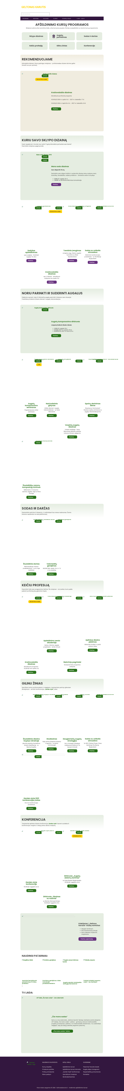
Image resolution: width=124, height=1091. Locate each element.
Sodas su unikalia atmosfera (92, 251)
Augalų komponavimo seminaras (31, 405)
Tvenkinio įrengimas (72, 250)
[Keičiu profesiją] (26, 46)
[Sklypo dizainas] (26, 36)
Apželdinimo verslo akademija (51, 641)
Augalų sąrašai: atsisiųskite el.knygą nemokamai (72, 983)
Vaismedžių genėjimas (52, 565)
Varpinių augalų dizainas (72, 426)
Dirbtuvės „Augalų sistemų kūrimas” (72, 877)
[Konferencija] (81, 46)
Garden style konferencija (31, 883)
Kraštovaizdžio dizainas (51, 273)
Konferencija (89, 46)
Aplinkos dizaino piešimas (93, 641)
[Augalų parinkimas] (54, 36)
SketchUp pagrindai (72, 662)
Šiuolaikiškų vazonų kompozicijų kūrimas (31, 486)
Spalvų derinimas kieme (92, 404)
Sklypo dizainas (36, 36)
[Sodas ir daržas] (81, 36)
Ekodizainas (52, 739)
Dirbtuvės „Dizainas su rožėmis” (51, 897)
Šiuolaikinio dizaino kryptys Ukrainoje (31, 740)
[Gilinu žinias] (54, 46)
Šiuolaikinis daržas (31, 564)
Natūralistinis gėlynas (52, 404)
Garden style (49, 689)
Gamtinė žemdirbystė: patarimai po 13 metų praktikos (29, 982)
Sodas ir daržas (91, 36)
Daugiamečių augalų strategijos (72, 740)
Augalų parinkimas (62, 36)
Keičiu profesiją (36, 46)
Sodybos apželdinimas (31, 251)
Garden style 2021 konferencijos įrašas (31, 799)
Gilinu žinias (62, 46)
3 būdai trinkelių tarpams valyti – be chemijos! (91, 981)
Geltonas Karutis (33, 7)
